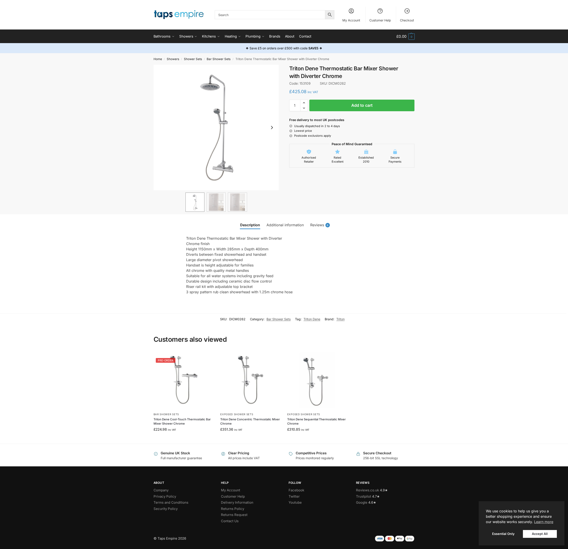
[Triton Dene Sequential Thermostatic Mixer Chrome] (317, 380)
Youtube (295, 502)
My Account (351, 20)
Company (161, 490)
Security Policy (166, 509)
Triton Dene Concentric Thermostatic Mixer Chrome (250, 421)
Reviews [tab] (319, 225)
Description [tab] (250, 225)
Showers (173, 59)
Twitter (294, 496)
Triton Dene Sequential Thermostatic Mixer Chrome (316, 421)
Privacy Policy (165, 496)
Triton (340, 319)
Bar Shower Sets (219, 59)
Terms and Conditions (171, 502)
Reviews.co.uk (367, 490)
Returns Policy (232, 509)
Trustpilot (363, 496)
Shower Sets (193, 59)
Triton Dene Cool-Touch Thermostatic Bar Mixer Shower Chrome (182, 421)
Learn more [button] (543, 522)
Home (158, 59)
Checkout (407, 20)
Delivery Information (237, 502)
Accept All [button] (540, 534)
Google (361, 502)
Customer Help (380, 20)
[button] (405, 36)
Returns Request (234, 515)
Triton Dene (312, 319)
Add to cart (361, 105)
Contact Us (230, 521)
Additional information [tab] (285, 225)
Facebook (296, 490)
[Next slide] (272, 127)
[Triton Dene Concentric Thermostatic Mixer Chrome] (250, 380)
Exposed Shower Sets (236, 414)
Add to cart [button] (183, 439)
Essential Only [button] (503, 534)
